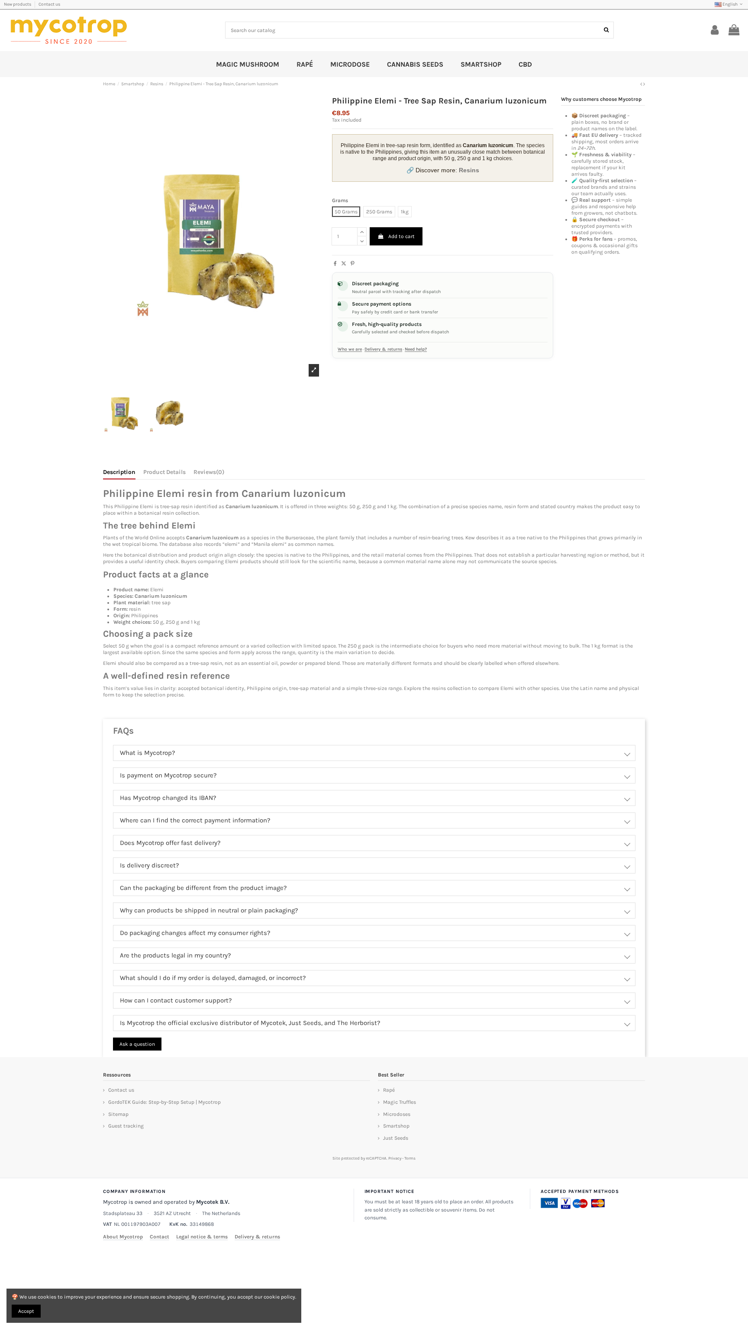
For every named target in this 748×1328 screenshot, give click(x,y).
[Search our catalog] (606, 30)
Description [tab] (119, 472)
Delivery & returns (383, 349)
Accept (26, 1311)
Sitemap (118, 1114)
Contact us (49, 4)
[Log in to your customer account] (715, 30)
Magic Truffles (399, 1102)
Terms (410, 1158)
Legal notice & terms (202, 1237)
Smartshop (396, 1126)
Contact (159, 1237)
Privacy (394, 1158)
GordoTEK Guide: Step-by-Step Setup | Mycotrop (164, 1102)
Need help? (416, 349)
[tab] (208, 473)
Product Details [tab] (164, 472)
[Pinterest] (353, 264)
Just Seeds (395, 1138)
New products (18, 4)
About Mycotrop (123, 1237)
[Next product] (644, 84)
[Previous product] (641, 84)
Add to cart (401, 236)
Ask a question (137, 1044)
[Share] (335, 264)
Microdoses (396, 1114)
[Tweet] (343, 264)
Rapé (389, 1090)
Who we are (350, 349)
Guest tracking (126, 1126)
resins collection (451, 688)
